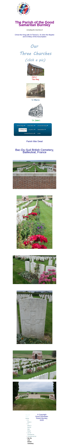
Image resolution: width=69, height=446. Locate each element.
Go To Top (62, 442)
